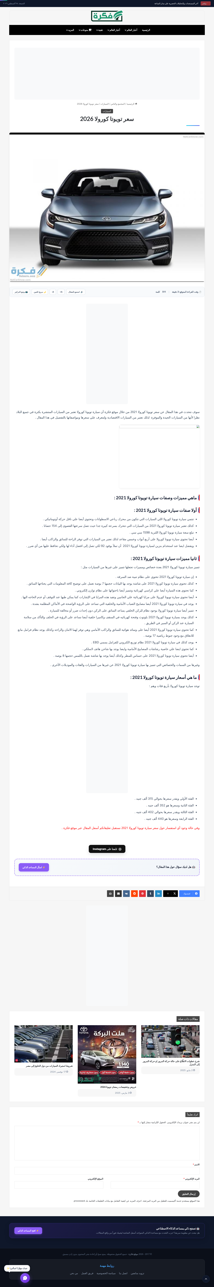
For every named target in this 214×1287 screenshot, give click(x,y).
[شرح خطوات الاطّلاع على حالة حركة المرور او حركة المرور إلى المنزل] (170, 1041)
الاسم (196, 1164)
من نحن (74, 1273)
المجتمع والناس (118, 103)
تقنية (100, 29)
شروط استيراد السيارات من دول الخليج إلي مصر (49, 1065)
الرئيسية (146, 29)
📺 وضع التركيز (21, 291)
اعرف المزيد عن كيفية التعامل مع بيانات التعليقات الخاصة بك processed (108, 1200)
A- (53, 291)
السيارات (104, 103)
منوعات (85, 29)
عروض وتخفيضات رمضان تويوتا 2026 (118, 1086)
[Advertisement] (107, 73)
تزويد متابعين (137, 1273)
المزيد (71, 29)
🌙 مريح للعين (40, 291)
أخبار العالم (132, 29)
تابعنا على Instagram (107, 849)
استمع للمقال (75, 291)
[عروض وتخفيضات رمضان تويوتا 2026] (107, 1054)
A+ (61, 291)
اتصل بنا (123, 1273)
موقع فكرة (133, 1254)
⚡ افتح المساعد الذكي (28, 1230)
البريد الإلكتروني (191, 1178)
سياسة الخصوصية (106, 1273)
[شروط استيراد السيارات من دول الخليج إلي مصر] (43, 1044)
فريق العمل (87, 1273)
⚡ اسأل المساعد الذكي (33, 867)
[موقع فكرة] (107, 16)
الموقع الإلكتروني (95, 1178)
